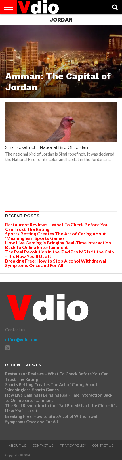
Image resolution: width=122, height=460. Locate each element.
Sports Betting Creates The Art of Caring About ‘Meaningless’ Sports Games (55, 236)
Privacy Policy (73, 446)
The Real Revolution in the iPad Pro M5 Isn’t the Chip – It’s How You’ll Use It (59, 254)
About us (17, 446)
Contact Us (43, 446)
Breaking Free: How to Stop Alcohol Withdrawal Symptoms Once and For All (55, 263)
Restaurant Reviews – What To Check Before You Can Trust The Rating (56, 227)
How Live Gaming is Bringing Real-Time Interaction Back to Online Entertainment (58, 245)
